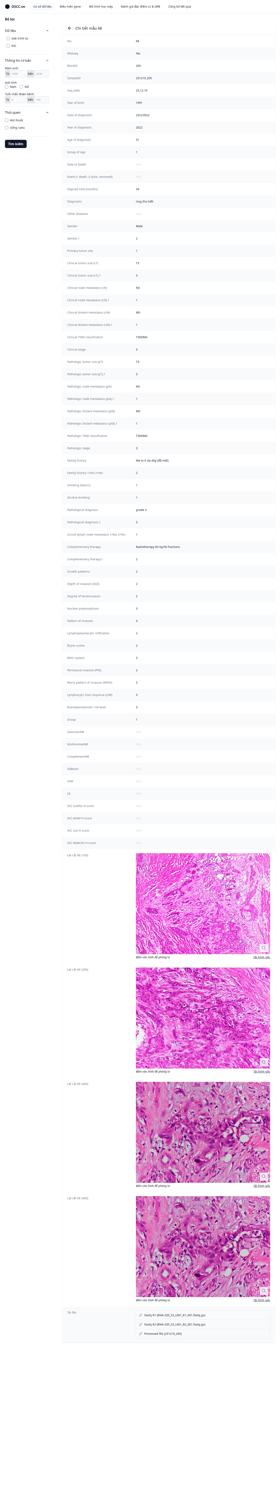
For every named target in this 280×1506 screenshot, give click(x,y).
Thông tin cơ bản (18, 60)
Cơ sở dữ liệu (42, 6)
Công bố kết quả (179, 6)
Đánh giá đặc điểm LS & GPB (140, 6)
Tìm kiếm (15, 144)
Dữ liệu (10, 30)
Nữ (27, 87)
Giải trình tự (19, 38)
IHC (13, 46)
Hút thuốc (16, 120)
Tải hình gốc (261, 957)
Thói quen (12, 112)
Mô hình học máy (101, 6)
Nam (13, 87)
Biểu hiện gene (70, 6)
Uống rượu (17, 128)
